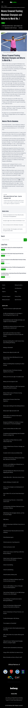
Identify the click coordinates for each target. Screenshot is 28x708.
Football (3, 249)
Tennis (5, 6)
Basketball (3, 269)
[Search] (25, 239)
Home (2, 6)
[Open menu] (2, 2)
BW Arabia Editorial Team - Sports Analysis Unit (12, 25)
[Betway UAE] (14, 2)
